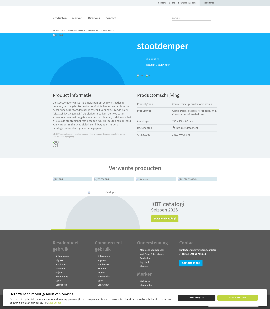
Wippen (59, 260)
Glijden (59, 272)
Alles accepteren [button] (238, 297)
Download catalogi (165, 218)
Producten (60, 18)
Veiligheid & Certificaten (152, 254)
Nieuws (172, 2)
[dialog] (135, 297)
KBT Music (145, 281)
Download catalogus (187, 2)
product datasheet (187, 128)
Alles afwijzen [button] (196, 297)
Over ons (94, 18)
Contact (111, 18)
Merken (77, 18)
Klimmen (60, 268)
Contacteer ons (191, 263)
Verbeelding (62, 276)
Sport (58, 280)
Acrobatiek (93, 30)
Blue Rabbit (146, 285)
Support (162, 2)
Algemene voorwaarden (152, 250)
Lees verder (54, 302)
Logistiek (144, 262)
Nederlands (209, 2)
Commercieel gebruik (75, 30)
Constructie (61, 284)
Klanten (144, 266)
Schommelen (62, 256)
